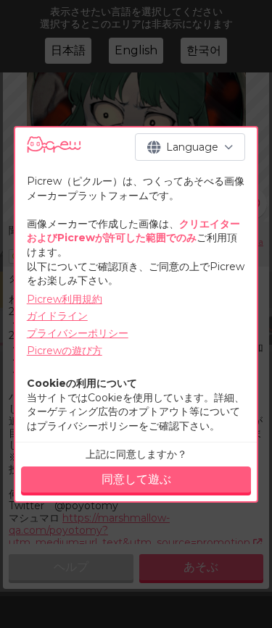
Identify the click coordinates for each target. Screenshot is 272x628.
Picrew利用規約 (64, 299)
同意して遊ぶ (136, 479)
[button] (190, 147)
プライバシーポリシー (77, 333)
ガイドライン (57, 315)
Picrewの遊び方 (64, 350)
